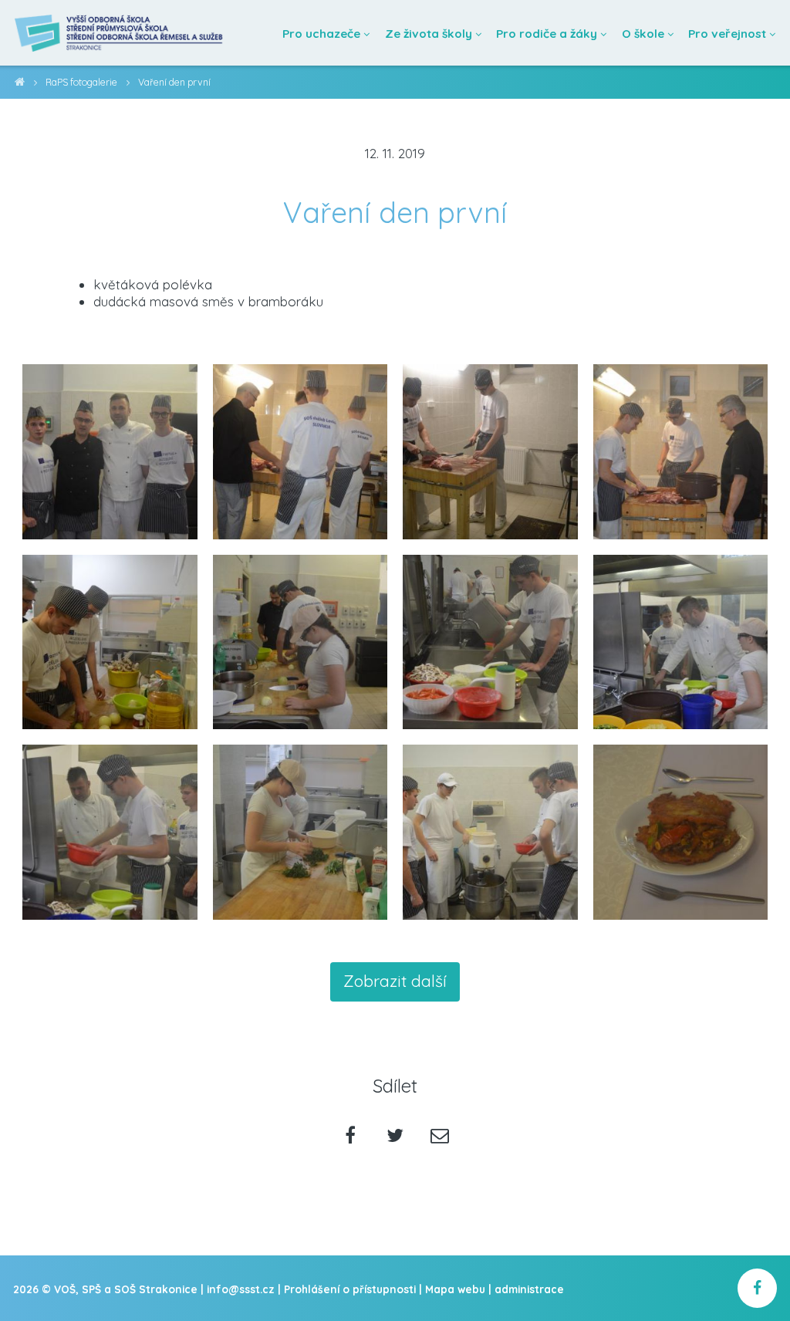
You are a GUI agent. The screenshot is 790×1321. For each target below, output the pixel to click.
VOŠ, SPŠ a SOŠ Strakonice (20, 84)
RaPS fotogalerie (81, 82)
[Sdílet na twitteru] (395, 1137)
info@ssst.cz (241, 1289)
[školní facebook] (757, 1288)
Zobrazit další (395, 981)
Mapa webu (455, 1289)
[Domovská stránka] (120, 33)
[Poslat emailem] (439, 1137)
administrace (529, 1289)
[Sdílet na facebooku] (350, 1137)
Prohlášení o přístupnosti (350, 1289)
